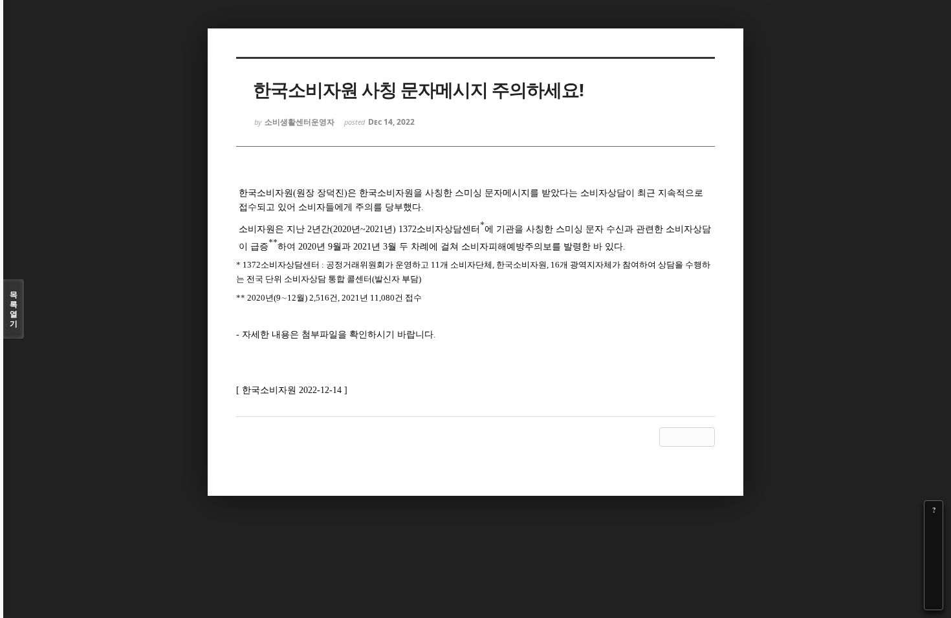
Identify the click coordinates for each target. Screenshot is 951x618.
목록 (13, 309)
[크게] (933, 528)
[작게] (933, 546)
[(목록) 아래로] (933, 582)
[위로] (933, 564)
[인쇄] (933, 600)
